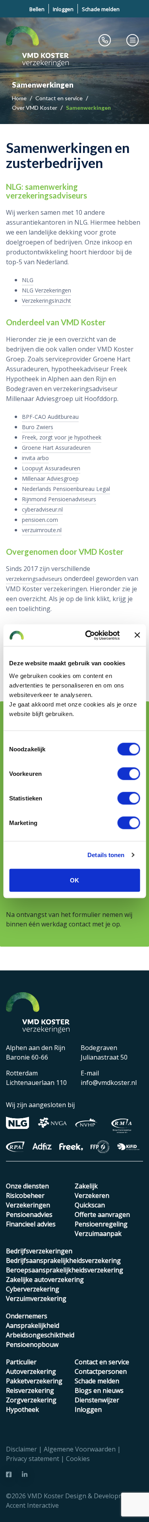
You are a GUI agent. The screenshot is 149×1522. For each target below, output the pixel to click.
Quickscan (90, 1205)
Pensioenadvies (29, 1214)
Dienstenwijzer (97, 1400)
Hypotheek (22, 1409)
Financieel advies (31, 1224)
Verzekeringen (28, 1205)
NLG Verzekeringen (46, 290)
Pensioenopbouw (32, 1344)
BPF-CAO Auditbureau (50, 416)
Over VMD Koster (35, 107)
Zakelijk (86, 1186)
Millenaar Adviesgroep (50, 478)
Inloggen (63, 9)
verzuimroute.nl (42, 530)
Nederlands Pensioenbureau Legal (66, 489)
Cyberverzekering (32, 1289)
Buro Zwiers (37, 427)
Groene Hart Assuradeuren (56, 447)
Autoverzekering (31, 1371)
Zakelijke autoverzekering (45, 1279)
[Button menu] (132, 40)
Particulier (21, 1362)
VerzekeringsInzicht (46, 300)
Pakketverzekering (34, 1381)
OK (74, 880)
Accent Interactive (32, 1505)
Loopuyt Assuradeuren (51, 468)
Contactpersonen (101, 1371)
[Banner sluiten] (137, 635)
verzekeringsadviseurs (34, 578)
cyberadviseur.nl (42, 509)
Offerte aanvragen (102, 1214)
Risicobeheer (25, 1195)
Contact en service (59, 98)
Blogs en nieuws (99, 1390)
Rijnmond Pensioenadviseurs (59, 499)
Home (20, 98)
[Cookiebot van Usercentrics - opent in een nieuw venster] (89, 635)
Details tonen (105, 855)
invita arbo (35, 458)
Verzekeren (92, 1195)
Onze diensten (27, 1186)
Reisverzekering (30, 1390)
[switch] (128, 773)
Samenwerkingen (88, 107)
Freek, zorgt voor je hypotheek (61, 437)
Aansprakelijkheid (32, 1325)
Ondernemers (26, 1316)
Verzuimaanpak (98, 1233)
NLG (27, 280)
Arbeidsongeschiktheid (40, 1335)
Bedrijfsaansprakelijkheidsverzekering (63, 1260)
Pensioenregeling (101, 1224)
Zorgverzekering (31, 1400)
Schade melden (101, 9)
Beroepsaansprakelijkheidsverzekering (64, 1270)
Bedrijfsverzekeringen (39, 1251)
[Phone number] (105, 40)
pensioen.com (40, 519)
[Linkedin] (24, 1474)
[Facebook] (9, 1474)
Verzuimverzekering (36, 1298)
